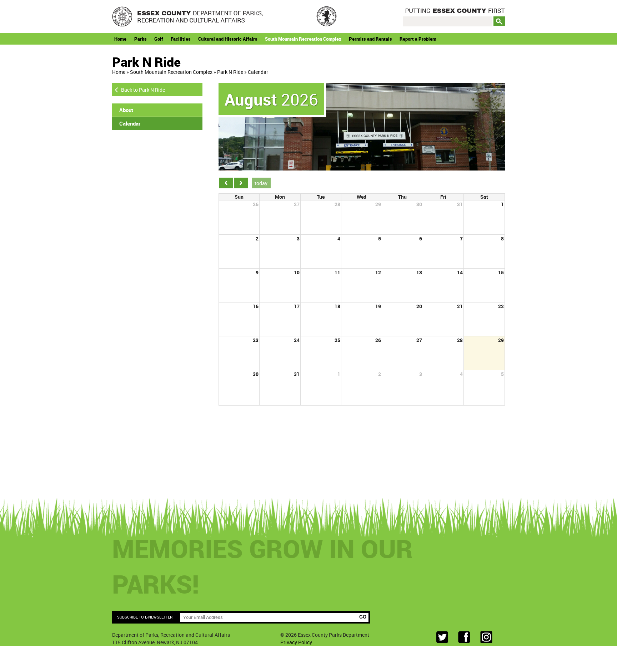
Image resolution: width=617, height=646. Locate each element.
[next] (241, 183)
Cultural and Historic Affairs (227, 39)
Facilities (181, 39)
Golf (158, 39)
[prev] (226, 183)
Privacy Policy (296, 642)
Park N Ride (230, 71)
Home (120, 39)
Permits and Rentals (370, 39)
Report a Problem (418, 39)
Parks (140, 39)
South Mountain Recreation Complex (303, 39)
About (126, 109)
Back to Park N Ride (143, 89)
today (261, 183)
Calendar (258, 71)
